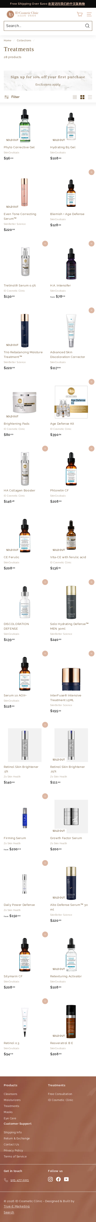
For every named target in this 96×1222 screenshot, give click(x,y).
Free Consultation (60, 1094)
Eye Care (10, 1118)
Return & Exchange (17, 1138)
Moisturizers (12, 1100)
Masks (8, 1112)
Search (9, 1212)
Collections (24, 40)
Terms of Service (15, 1156)
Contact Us (11, 1144)
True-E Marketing (16, 1206)
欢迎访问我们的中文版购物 (66, 3)
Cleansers (10, 1094)
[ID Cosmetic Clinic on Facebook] (58, 1179)
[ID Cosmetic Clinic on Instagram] (50, 1179)
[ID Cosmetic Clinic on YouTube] (66, 1179)
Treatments (11, 1106)
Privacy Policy (13, 1150)
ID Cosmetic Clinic (60, 1100)
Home (7, 40)
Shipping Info (13, 1132)
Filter (15, 97)
